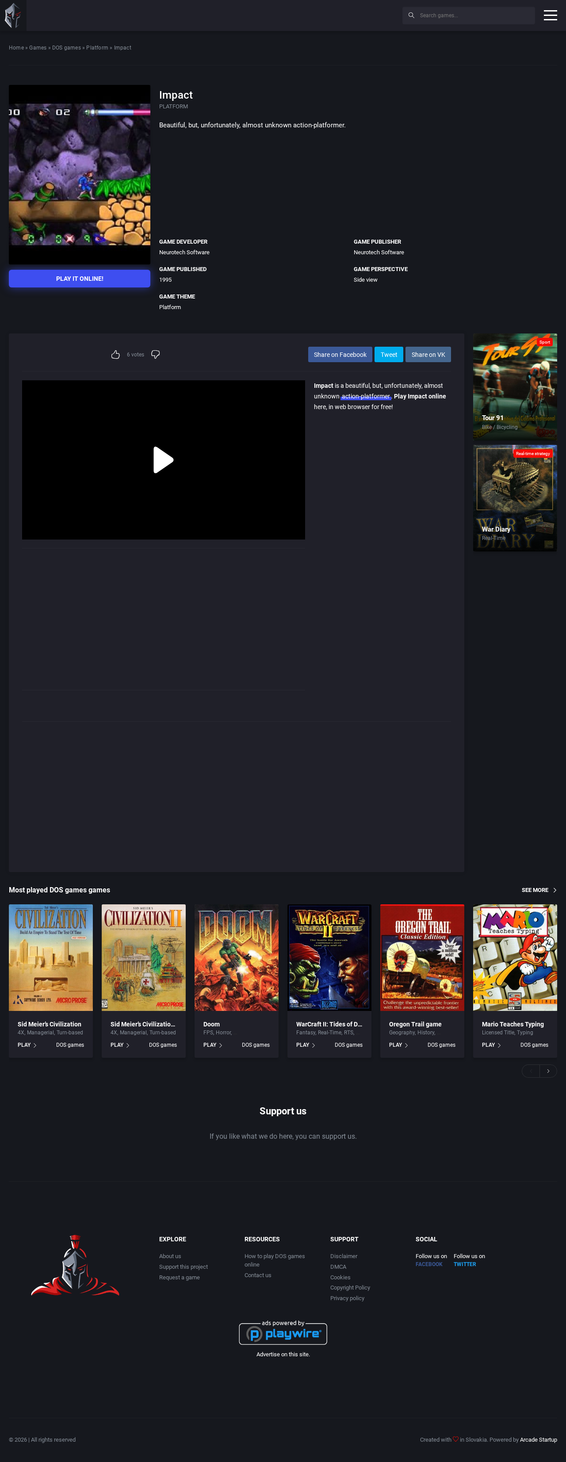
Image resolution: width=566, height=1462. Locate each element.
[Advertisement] (323, 14)
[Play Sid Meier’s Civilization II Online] (144, 957)
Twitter (465, 1264)
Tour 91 (493, 418)
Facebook (429, 1264)
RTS (348, 1033)
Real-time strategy (533, 453)
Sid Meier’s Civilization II (145, 1024)
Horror (223, 1033)
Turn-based (70, 1033)
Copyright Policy (350, 1287)
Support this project (183, 1266)
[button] (530, 1071)
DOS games (66, 48)
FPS (208, 1033)
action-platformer (366, 396)
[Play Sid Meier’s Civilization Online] (51, 957)
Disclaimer (343, 1256)
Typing (525, 1033)
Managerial (40, 1033)
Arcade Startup (538, 1439)
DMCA (338, 1266)
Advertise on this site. (283, 1354)
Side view (366, 279)
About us (170, 1256)
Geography (402, 1033)
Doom (211, 1024)
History (425, 1033)
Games (37, 48)
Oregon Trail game (415, 1024)
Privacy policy (347, 1298)
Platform (97, 48)
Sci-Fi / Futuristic (253, 1033)
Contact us (258, 1275)
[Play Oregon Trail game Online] (422, 957)
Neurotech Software (184, 252)
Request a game (179, 1277)
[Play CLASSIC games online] (13, 15)
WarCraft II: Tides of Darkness (338, 1024)
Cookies (340, 1277)
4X (21, 1033)
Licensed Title (498, 1033)
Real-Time (493, 538)
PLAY (24, 1045)
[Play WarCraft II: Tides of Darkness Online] (329, 957)
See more (535, 890)
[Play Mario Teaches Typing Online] (515, 957)
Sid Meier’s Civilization (49, 1024)
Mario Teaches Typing (513, 1024)
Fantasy (305, 1033)
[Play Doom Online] (237, 957)
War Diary (496, 529)
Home (16, 48)
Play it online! (79, 278)
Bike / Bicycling (500, 427)
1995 (165, 279)
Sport (544, 342)
